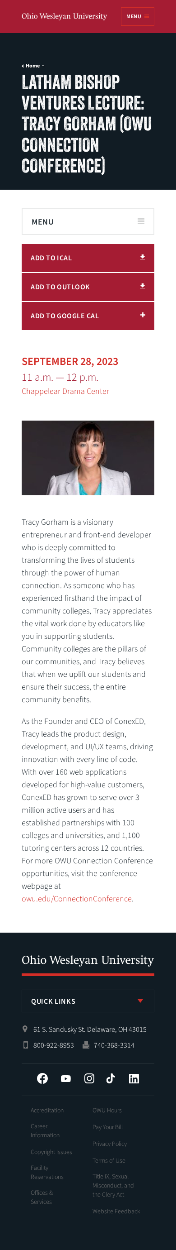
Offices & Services (42, 1197)
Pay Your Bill (108, 1127)
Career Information (45, 1131)
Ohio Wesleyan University (65, 17)
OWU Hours (107, 1110)
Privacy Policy (110, 1144)
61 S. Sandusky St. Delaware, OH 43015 (90, 1029)
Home (33, 66)
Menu (133, 16)
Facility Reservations (47, 1173)
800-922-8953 (53, 1045)
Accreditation (47, 1110)
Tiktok (110, 1078)
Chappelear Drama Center (65, 391)
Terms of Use (109, 1160)
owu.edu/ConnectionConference (77, 899)
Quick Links (53, 1001)
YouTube (65, 1078)
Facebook (42, 1078)
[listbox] (88, 1001)
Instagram (89, 1078)
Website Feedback (116, 1211)
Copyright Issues (51, 1152)
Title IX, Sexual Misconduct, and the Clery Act (113, 1185)
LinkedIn (134, 1078)
